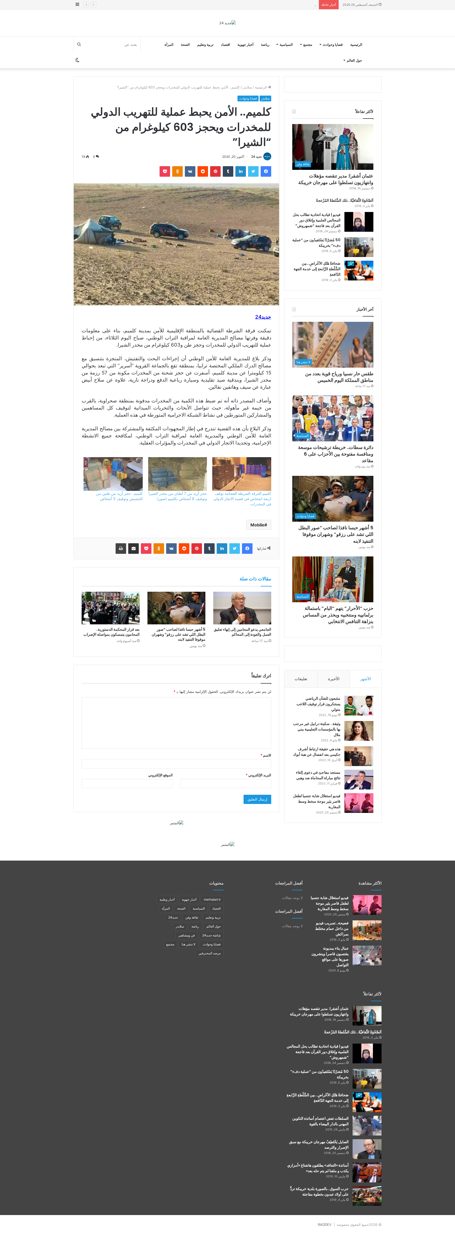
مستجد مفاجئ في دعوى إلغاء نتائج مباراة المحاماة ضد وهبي (318, 775)
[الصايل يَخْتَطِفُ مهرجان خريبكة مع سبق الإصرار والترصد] (367, 1149)
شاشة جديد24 (211, 935)
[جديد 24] (227, 23)
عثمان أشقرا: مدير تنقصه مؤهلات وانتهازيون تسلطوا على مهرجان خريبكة (335, 179)
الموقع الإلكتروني (160, 775)
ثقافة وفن (191, 917)
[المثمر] (176, 823)
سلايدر (247, 87)
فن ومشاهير (187, 935)
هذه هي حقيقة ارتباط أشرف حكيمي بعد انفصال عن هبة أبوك (316, 751)
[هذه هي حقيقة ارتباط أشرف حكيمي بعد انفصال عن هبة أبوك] (358, 756)
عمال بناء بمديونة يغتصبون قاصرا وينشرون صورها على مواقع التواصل (330, 957)
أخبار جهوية (246, 44)
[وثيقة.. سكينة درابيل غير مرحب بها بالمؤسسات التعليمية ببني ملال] (358, 731)
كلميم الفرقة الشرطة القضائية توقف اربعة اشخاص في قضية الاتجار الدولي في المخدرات (242, 498)
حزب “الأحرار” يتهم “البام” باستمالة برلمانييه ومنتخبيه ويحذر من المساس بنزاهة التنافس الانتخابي (338, 615)
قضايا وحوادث (333, 44)
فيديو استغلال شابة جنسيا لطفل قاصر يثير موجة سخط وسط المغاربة (316, 801)
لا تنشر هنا (188, 944)
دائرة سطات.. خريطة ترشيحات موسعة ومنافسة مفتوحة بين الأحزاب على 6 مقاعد (256, 4)
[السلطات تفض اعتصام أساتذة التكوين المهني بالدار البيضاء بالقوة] (367, 1126)
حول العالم (354, 60)
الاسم (265, 755)
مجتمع (307, 44)
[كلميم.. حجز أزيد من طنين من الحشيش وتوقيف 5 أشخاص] (112, 474)
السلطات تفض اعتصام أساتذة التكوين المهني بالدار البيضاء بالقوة (320, 1121)
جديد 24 (256, 157)
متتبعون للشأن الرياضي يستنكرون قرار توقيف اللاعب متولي (318, 704)
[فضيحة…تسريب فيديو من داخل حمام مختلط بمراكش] (367, 930)
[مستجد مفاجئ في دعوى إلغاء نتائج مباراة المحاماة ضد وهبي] (358, 779)
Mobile (257, 524)
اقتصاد (225, 44)
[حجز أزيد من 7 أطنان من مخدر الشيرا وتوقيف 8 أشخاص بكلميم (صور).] (177, 474)
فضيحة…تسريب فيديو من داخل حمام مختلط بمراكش (332, 928)
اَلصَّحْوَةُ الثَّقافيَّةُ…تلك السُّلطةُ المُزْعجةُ (344, 200)
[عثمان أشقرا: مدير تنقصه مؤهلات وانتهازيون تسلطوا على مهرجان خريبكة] (367, 1016)
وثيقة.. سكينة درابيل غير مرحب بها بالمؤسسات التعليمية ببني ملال (316, 729)
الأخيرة (333, 678)
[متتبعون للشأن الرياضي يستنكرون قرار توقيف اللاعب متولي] (358, 705)
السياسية (286, 44)
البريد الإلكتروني (258, 775)
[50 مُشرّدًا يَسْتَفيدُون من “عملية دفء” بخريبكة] (358, 247)
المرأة (169, 44)
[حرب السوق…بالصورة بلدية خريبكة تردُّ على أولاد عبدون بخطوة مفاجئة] (367, 1196)
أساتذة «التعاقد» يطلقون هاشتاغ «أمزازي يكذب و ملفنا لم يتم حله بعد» (318, 1168)
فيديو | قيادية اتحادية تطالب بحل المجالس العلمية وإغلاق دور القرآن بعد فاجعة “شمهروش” (316, 220)
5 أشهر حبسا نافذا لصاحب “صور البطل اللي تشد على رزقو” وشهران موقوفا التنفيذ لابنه (178, 634)
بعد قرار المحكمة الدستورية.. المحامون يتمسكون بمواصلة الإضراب (111, 632)
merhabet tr (212, 899)
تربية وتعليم (205, 44)
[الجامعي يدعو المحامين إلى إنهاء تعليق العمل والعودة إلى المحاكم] (242, 608)
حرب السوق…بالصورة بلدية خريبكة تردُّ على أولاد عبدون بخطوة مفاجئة (319, 1191)
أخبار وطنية (167, 899)
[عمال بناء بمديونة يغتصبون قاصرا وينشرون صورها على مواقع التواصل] (367, 955)
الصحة (185, 44)
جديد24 (173, 917)
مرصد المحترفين (210, 953)
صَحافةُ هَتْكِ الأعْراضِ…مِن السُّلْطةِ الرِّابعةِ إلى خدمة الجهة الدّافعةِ (317, 269)
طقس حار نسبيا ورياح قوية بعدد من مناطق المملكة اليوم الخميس (339, 376)
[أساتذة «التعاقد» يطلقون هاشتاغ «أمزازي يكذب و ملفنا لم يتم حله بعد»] (367, 1172)
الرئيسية (356, 44)
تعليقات (301, 678)
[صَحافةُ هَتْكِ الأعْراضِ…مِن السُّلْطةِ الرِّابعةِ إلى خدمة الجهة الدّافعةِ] (358, 270)
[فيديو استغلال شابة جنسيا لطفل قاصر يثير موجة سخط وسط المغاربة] (358, 803)
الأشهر (365, 678)
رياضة (265, 44)
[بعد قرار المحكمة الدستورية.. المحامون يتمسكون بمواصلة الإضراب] (111, 608)
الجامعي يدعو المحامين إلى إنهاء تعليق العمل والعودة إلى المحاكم (242, 632)
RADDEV (325, 1224)
